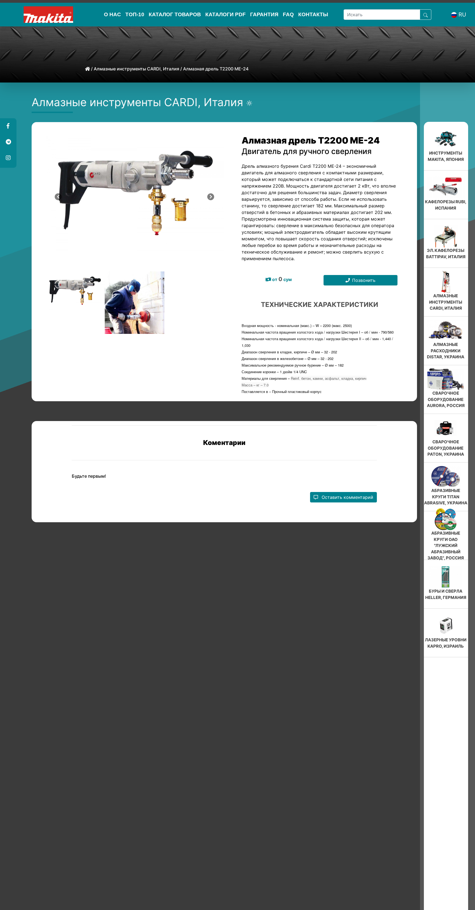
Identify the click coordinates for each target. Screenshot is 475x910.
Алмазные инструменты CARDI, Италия (136, 69)
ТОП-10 (134, 14)
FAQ (288, 14)
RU (462, 14)
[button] (8, 126)
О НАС (112, 14)
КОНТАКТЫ (313, 14)
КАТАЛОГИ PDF (225, 14)
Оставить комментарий (346, 508)
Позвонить (363, 280)
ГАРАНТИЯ (264, 14)
